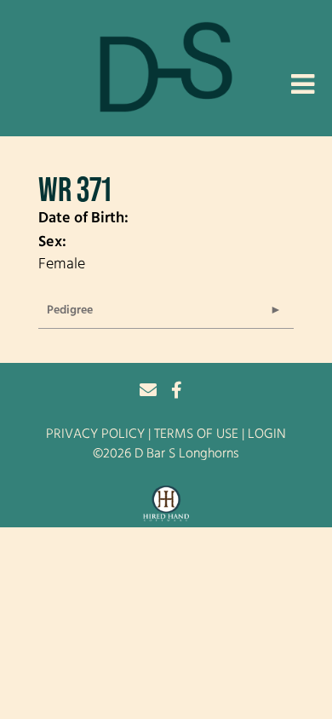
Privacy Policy (95, 434)
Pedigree (70, 310)
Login (267, 434)
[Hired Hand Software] (166, 504)
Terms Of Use (196, 434)
